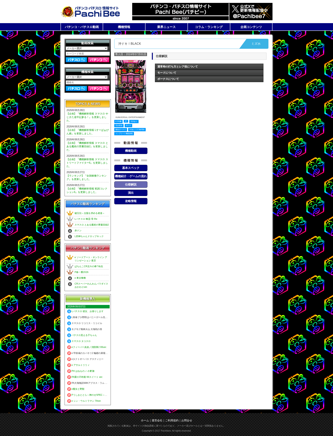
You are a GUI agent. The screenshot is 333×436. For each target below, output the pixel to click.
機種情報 (124, 27)
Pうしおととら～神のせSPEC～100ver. (92, 395)
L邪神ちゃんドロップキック (89, 236)
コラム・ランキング (209, 27)
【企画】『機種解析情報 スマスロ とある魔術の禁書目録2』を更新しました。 (87, 146)
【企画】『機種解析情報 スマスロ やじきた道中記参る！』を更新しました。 (87, 117)
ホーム (145, 420)
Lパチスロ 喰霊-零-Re (86, 219)
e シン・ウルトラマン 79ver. (86, 401)
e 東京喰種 (80, 278)
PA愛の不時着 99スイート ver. (87, 377)
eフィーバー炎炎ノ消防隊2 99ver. (89, 347)
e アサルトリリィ (80, 365)
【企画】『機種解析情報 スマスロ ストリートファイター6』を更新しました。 (87, 163)
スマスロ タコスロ (81, 341)
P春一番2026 (81, 272)
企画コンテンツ (251, 27)
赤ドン (78, 230)
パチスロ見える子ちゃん (84, 335)
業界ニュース (166, 27)
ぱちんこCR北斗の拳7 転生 (89, 266)
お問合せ (186, 420)
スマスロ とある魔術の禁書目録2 (92, 224)
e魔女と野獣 (77, 389)
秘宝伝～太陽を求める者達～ (90, 213)
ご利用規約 (172, 420)
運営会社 (157, 420)
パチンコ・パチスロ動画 (82, 27)
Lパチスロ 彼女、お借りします (87, 311)
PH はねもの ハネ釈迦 (82, 371)
